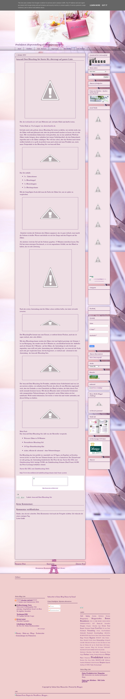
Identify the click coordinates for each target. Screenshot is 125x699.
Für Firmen (81, 49)
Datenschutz (68, 49)
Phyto (82, 658)
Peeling (92, 654)
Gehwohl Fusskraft (86, 633)
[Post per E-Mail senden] (17, 494)
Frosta (98, 630)
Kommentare (54, 610)
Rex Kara (88, 660)
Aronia (94, 616)
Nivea (108, 652)
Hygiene (92, 637)
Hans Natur (98, 635)
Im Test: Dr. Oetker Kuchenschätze (28, 626)
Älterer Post (80, 563)
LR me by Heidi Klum (96, 645)
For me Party (106, 628)
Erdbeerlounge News (24, 605)
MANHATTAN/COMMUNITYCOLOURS (92, 650)
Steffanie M (83, 665)
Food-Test (98, 628)
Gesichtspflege (98, 633)
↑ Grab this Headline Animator (99, 281)
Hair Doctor (92, 635)
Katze (94, 640)
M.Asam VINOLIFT (104, 647)
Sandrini (82, 662)
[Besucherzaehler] (93, 378)
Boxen (107, 618)
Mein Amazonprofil (95, 357)
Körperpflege (101, 640)
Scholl (93, 662)
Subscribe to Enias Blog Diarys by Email (61, 597)
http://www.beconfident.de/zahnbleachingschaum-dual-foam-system (43, 473)
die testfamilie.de (29, 122)
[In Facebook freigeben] (22, 497)
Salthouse (107, 660)
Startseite (51, 563)
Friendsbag (91, 630)
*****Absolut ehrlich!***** (27, 600)
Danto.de (99, 623)
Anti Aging (85, 616)
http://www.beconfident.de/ (50, 488)
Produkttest (97, 657)
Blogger (79, 687)
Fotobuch (83, 631)
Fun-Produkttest (106, 630)
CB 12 (92, 621)
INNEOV (98, 638)
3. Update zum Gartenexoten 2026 (28, 602)
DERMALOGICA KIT (87, 623)
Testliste (29, 49)
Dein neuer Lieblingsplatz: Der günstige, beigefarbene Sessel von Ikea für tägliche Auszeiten (29, 609)
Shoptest (103, 662)
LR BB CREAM (85, 642)
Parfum (86, 654)
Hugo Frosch (84, 638)
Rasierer (82, 660)
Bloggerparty (84, 618)
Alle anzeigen (41, 628)
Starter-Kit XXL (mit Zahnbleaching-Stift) (34, 468)
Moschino (89, 652)
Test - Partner (41, 49)
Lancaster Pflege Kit (91, 647)
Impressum (54, 49)
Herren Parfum (106, 635)
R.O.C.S (107, 657)
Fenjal (92, 628)
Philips (107, 654)
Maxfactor (83, 652)
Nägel (81, 654)
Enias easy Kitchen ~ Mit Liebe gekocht (93, 681)
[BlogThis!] (19, 497)
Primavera (87, 658)
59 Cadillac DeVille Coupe (25, 616)
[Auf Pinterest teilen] (23, 497)
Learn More (95, 5)
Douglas (82, 626)
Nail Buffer (96, 652)
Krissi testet (21, 619)
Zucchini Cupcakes (23, 621)
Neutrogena (103, 652)
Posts (52, 606)
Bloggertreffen (96, 618)
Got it (104, 5)
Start (19, 49)
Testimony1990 (22, 614)
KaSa (90, 640)
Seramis (97, 662)
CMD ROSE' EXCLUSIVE (102, 621)
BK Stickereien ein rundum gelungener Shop (94, 676)
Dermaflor (107, 623)
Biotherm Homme (104, 616)
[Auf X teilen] (20, 497)
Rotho (93, 660)
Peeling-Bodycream (99, 654)
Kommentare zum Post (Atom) (54, 568)
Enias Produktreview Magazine (93, 673)
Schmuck (88, 662)
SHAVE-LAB (100, 660)
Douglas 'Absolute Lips (93, 626)
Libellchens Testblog (24, 624)
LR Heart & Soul (95, 642)
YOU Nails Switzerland (94, 665)
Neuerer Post (20, 563)
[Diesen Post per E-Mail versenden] (17, 497)
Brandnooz (84, 620)
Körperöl (107, 640)
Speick (108, 662)
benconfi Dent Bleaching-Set (42, 497)
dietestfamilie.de (49, 126)
